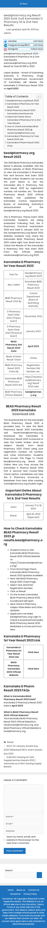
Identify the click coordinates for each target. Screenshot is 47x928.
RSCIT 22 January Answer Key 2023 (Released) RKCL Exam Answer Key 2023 (23, 750)
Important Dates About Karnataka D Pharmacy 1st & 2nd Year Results (23, 120)
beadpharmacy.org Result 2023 (23, 100)
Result (10, 742)
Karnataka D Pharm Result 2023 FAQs (23, 144)
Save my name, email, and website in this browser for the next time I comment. (23, 840)
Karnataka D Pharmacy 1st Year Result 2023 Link (23, 138)
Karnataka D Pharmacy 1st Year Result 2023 (23, 105)
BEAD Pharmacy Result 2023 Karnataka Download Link (21, 112)
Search (9, 870)
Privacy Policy (30, 894)
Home (10, 890)
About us (20, 890)
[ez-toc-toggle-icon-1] (38, 97)
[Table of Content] (39, 97)
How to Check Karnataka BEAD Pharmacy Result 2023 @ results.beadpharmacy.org (22, 129)
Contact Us (33, 890)
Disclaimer (15, 894)
